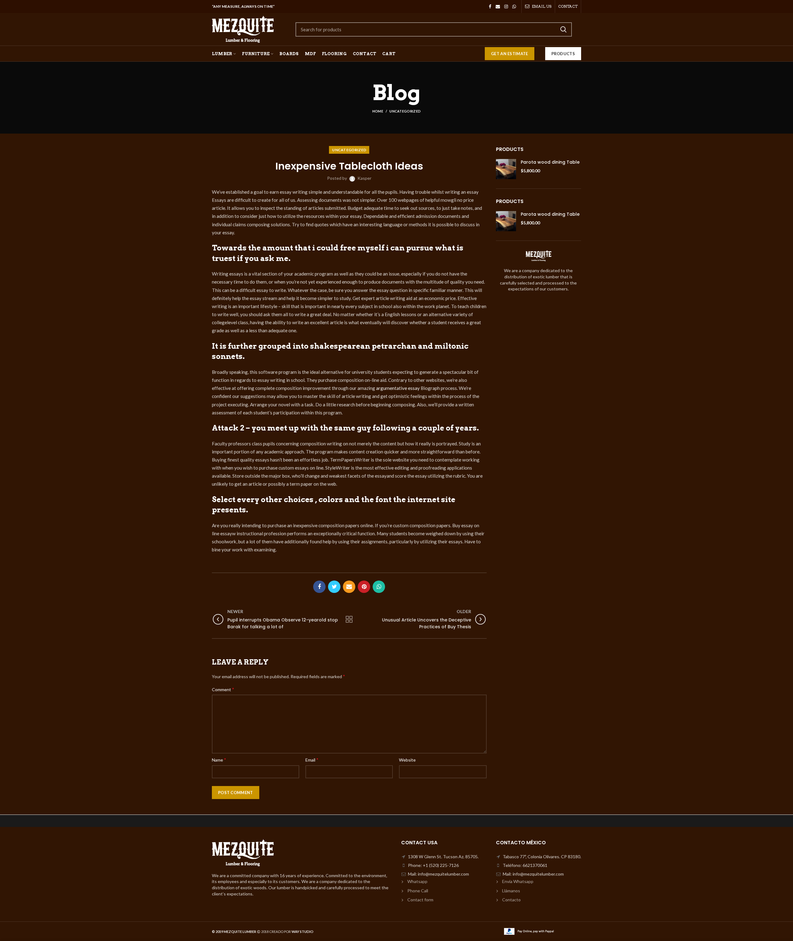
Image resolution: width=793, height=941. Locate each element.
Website (407, 759)
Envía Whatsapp (517, 881)
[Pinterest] (364, 587)
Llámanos (511, 890)
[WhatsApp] (514, 6)
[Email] (497, 6)
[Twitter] (334, 587)
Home (377, 111)
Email (311, 759)
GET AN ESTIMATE (509, 53)
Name (219, 759)
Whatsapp (417, 881)
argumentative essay (398, 388)
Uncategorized (405, 111)
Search (563, 29)
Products (563, 53)
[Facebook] (490, 6)
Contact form (420, 899)
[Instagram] (506, 6)
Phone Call (417, 890)
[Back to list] (349, 619)
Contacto (511, 899)
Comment (223, 689)
